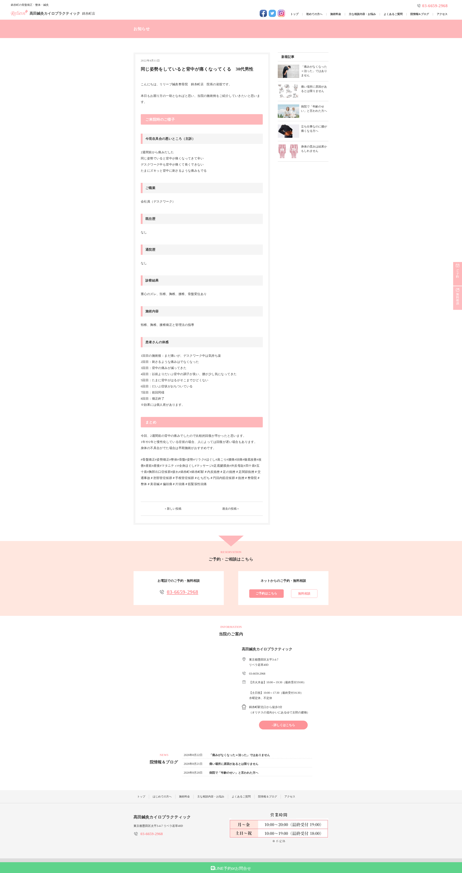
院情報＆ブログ (267, 796)
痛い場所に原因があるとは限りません (233, 763)
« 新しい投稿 (173, 508)
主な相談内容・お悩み (362, 14)
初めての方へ (314, 14)
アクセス (442, 14)
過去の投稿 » (230, 508)
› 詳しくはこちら (283, 725)
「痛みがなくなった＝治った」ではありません (239, 755)
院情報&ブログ (419, 14)
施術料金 (335, 14)
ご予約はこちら (266, 593)
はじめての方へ (162, 796)
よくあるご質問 (393, 14)
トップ (294, 14)
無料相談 (304, 593)
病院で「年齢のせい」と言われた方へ (233, 772)
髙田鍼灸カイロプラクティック (62, 13)
